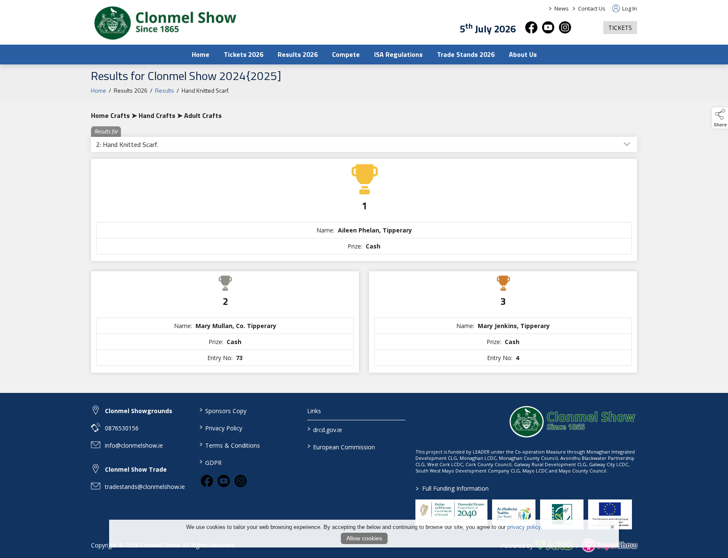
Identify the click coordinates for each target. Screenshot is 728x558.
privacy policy (524, 527)
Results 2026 (298, 54)
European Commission (341, 446)
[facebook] (531, 27)
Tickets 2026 (243, 54)
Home (200, 54)
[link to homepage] (164, 23)
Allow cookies (364, 538)
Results (164, 90)
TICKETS (620, 28)
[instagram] (565, 27)
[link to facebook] (207, 481)
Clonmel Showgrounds (138, 411)
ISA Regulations (398, 54)
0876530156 (122, 428)
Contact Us (591, 8)
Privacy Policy (220, 427)
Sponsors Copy (222, 410)
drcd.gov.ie (325, 429)
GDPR (210, 462)
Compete (346, 54)
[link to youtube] (223, 481)
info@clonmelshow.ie (134, 445)
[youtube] (548, 27)
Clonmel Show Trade (136, 469)
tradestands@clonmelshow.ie (145, 487)
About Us (523, 54)
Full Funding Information (452, 488)
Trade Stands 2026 (466, 54)
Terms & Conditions (229, 444)
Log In (629, 8)
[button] (587, 27)
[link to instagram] (240, 481)
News (561, 8)
